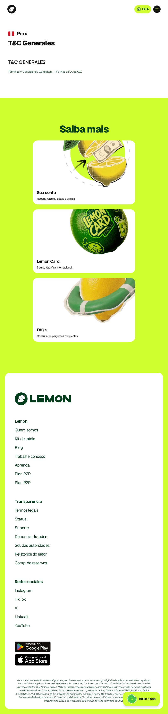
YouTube (22, 625)
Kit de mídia (25, 438)
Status (20, 519)
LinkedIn (22, 616)
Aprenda (22, 465)
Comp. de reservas (31, 563)
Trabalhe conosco (30, 456)
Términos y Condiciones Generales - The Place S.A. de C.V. (45, 72)
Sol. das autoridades (32, 545)
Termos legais (26, 510)
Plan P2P (23, 474)
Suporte (22, 527)
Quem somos (26, 430)
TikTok (20, 599)
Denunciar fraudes (31, 536)
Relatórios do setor (31, 554)
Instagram (23, 590)
